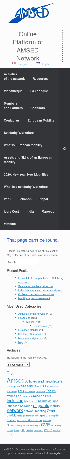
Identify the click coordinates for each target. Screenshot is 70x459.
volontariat (38, 430)
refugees (41, 415)
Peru (7, 199)
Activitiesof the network (14, 76)
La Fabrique (39, 91)
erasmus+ (30, 386)
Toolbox (30, 322)
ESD (43, 386)
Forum (51, 390)
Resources (41, 78)
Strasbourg (14, 425)
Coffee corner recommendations (36, 294)
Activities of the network (32, 313)
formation (40, 391)
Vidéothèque (13, 91)
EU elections (52, 386)
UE (23, 430)
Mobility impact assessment (34, 298)
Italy (26, 401)
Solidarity (47, 420)
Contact (40, 453)
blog (20, 342)
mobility (55, 405)
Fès (18, 395)
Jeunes (53, 401)
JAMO (44, 401)
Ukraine (29, 430)
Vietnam (10, 223)
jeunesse (13, 405)
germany (26, 396)
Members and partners (31, 338)
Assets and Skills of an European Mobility (28, 159)
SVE (45, 424)
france (11, 395)
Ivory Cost (11, 211)
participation (28, 415)
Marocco (48, 211)
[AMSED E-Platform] (31, 13)
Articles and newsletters (43, 381)
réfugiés (53, 415)
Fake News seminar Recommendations (40, 290)
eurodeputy (12, 391)
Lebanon (25, 199)
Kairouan (26, 405)
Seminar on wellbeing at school (35, 286)
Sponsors (38, 108)
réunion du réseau (29, 420)
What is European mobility (23, 145)
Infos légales (54, 453)
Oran (51, 410)
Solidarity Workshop (19, 132)
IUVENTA (35, 401)
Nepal (43, 199)
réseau (11, 420)
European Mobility (41, 120)
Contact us (12, 120)
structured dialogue (31, 425)
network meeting (35, 410)
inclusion (15, 400)
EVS (21, 391)
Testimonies (40, 326)
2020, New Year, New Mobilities (26, 174)
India (30, 211)
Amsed (15, 380)
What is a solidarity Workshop (26, 186)
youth (48, 429)
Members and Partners (13, 105)
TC (52, 425)
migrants (41, 405)
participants (14, 415)
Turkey (17, 430)
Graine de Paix (41, 395)
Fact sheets (29, 391)
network (15, 410)
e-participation (13, 386)
